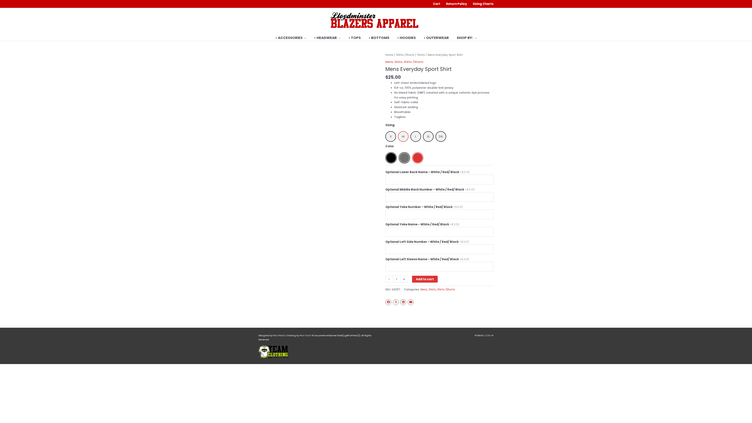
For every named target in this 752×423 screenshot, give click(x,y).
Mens (389, 62)
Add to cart (425, 279)
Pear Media (279, 335)
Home (389, 55)
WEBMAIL (479, 335)
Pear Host (304, 335)
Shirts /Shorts (405, 55)
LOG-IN (490, 335)
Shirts (421, 55)
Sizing (390, 125)
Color (389, 146)
